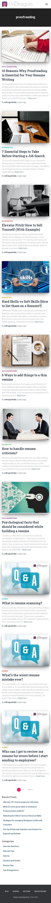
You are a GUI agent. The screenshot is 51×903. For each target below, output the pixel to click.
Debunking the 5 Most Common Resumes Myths (22, 816)
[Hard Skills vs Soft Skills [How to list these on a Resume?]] (25, 277)
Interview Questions (11, 846)
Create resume (40, 891)
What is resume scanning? (22, 603)
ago (21, 102)
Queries (5, 599)
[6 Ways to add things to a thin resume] (25, 350)
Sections (26, 891)
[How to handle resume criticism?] (25, 424)
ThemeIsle (34, 897)
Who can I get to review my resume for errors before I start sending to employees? (25, 755)
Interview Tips (7, 147)
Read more (32, 98)
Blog (7, 891)
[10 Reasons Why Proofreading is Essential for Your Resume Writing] (25, 46)
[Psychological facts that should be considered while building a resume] (25, 497)
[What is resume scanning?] (25, 578)
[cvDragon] (18, 4)
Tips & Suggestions (9, 67)
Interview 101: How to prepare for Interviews (20, 802)
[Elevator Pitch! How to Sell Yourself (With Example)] (25, 200)
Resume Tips (6, 297)
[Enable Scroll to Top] (46, 898)
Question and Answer (11, 861)
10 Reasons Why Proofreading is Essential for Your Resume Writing (24, 75)
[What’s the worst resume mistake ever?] (25, 650)
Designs (16, 891)
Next (30, 790)
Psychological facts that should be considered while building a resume (22, 526)
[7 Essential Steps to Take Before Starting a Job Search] (25, 127)
